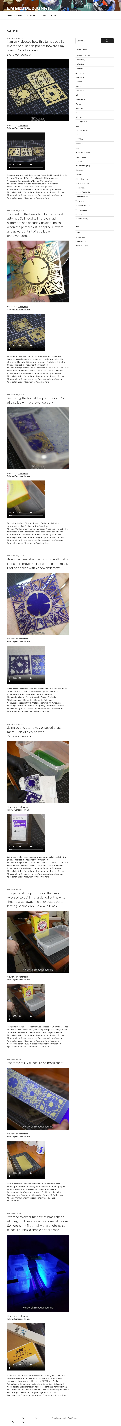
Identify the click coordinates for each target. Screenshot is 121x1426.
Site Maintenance (82, 183)
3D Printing (80, 64)
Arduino (79, 86)
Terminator (80, 201)
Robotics (79, 174)
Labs (77, 135)
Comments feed (82, 241)
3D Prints (79, 69)
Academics (80, 73)
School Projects (82, 179)
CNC (77, 113)
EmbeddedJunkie (29, 8)
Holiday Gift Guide (14, 15)
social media (80, 188)
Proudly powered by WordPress (64, 1418)
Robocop (79, 170)
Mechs (78, 148)
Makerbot (79, 144)
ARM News (80, 91)
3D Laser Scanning (83, 55)
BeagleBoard (81, 99)
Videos (43, 15)
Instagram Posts (82, 130)
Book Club (80, 108)
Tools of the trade (83, 205)
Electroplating (81, 122)
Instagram (31, 15)
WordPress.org (82, 246)
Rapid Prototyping (83, 166)
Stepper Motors (82, 197)
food (77, 126)
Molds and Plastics (83, 152)
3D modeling (80, 60)
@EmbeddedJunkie (21, 128)
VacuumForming (82, 219)
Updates (79, 214)
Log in (78, 233)
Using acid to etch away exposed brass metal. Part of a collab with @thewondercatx (34, 732)
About (53, 15)
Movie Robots (81, 157)
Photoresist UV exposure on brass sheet (35, 1063)
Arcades (79, 82)
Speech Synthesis (83, 192)
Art (77, 95)
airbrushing (80, 77)
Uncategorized (81, 210)
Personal (79, 161)
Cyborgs (79, 117)
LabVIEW (79, 139)
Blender (79, 104)
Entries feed (80, 237)
